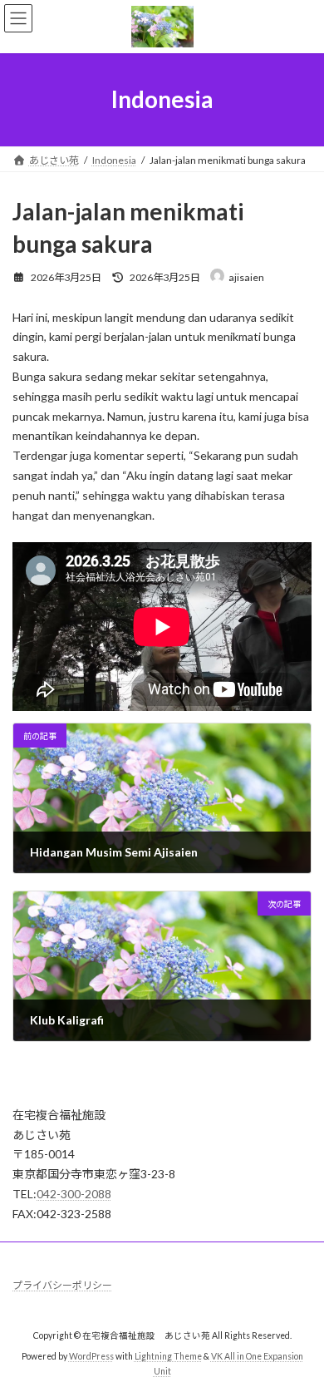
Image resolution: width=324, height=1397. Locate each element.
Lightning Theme (168, 1356)
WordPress (91, 1356)
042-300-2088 (74, 1194)
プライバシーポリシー (62, 1285)
